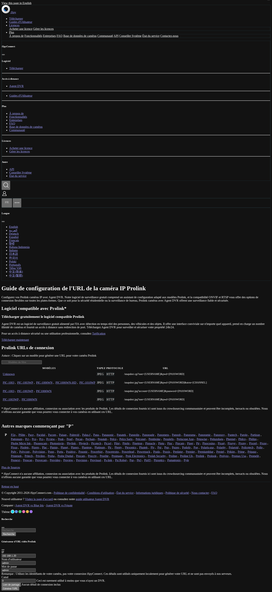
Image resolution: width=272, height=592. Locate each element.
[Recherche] (6, 185)
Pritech (29, 456)
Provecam (41, 460)
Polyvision (39, 451)
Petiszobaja (216, 439)
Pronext (15, 460)
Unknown (9, 374)
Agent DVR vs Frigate (59, 505)
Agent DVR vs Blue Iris (29, 505)
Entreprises (49, 35)
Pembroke (154, 439)
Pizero (35, 447)
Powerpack (143, 451)
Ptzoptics (159, 460)
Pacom (52, 434)
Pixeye (232, 443)
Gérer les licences (43, 28)
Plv (153, 447)
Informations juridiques (149, 492)
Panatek (121, 434)
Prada (156, 451)
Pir (197, 443)
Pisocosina (208, 443)
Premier (190, 451)
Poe (196, 447)
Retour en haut (10, 486)
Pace (31, 434)
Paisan (63, 434)
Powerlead (128, 451)
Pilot (117, 443)
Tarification (98, 333)
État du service (150, 35)
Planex (75, 447)
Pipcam (179, 443)
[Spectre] (12, 511)
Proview (68, 460)
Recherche (8, 534)
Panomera (163, 434)
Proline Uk (186, 456)
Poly (13, 451)
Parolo (244, 434)
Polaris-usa (207, 447)
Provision (81, 460)
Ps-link (108, 460)
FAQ (60, 35)
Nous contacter (200, 492)
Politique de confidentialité (69, 492)
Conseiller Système (130, 35)
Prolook (211, 456)
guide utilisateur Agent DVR (92, 499)
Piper (190, 443)
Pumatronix (174, 460)
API (116, 35)
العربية (13, 230)
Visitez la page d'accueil (39, 499)
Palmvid (74, 434)
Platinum (100, 447)
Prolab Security (157, 456)
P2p (13, 434)
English (13, 226)
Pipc (169, 443)
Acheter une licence (20, 28)
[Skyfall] (20, 511)
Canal (4, 577)
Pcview (50, 439)
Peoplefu (168, 439)
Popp (51, 451)
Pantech (232, 434)
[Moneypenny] (23, 511)
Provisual (95, 460)
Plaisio (54, 447)
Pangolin (134, 434)
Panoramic (204, 434)
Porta (60, 451)
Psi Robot (121, 460)
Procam (80, 456)
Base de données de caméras (80, 35)
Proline (173, 456)
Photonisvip (57, 443)
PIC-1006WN (44, 382)
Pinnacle (150, 443)
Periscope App (185, 439)
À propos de (16, 35)
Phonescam (40, 443)
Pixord (253, 443)
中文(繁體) (16, 275)
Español (14, 237)
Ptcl (139, 460)
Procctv (92, 456)
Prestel (220, 451)
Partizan (255, 434)
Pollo (259, 447)
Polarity (221, 447)
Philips (253, 439)
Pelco (113, 439)
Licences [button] (14, 25)
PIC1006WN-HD (66, 382)
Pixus (14, 447)
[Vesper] (31, 511)
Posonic (83, 451)
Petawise (202, 439)
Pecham (90, 439)
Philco (242, 439)
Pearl (70, 439)
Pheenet (230, 439)
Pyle (186, 460)
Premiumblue (205, 451)
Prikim (231, 451)
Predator (178, 451)
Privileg (40, 456)
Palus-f (86, 434)
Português (15, 264)
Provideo (55, 460)
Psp (132, 460)
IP (2, 552)
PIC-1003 (8, 382)
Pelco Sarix (126, 439)
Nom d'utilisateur (11, 559)
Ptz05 (147, 460)
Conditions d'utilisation (100, 492)
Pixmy (242, 443)
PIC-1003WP (25, 382)
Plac (44, 447)
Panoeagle (148, 434)
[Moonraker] (16, 511)
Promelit (254, 456)
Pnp (166, 447)
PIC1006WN (44, 391)
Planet (64, 447)
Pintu (161, 443)
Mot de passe (9, 566)
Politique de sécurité (177, 492)
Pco (34, 439)
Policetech (247, 447)
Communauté (105, 35)
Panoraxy (219, 434)
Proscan (27, 460)
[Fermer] (3, 54)
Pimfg (126, 443)
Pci (27, 439)
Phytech (83, 443)
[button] (4, 196)
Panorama (189, 434)
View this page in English (16, 3)
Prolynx (224, 456)
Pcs (41, 439)
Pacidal (41, 434)
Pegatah (102, 439)
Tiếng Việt (15, 268)
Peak (61, 439)
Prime (241, 451)
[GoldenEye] (27, 511)
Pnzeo (175, 447)
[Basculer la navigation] (17, 202)
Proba (51, 456)
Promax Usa (239, 456)
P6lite (22, 434)
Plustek (143, 447)
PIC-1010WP (87, 382)
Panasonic (108, 434)
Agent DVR (16, 86)
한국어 (13, 257)
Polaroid (234, 447)
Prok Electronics (135, 456)
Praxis (166, 451)
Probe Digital (65, 456)
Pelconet (141, 439)
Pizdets (24, 447)
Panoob (176, 434)
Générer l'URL (10, 588)
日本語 (13, 253)
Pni (159, 447)
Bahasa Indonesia (19, 247)
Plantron (87, 447)
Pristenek (16, 456)
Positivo (70, 451)
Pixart (221, 443)
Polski (12, 261)
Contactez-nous (169, 35)
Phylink (71, 443)
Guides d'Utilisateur (20, 22)
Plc (110, 447)
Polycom (24, 451)
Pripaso (252, 451)
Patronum (16, 439)
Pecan (79, 439)
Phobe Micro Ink (21, 443)
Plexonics (130, 447)
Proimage (117, 456)
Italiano (13, 250)
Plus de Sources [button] (10, 467)
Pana (96, 434)
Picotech (96, 443)
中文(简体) (16, 271)
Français (14, 240)
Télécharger (16, 18)
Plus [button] (11, 32)
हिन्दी (11, 243)
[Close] (2, 549)
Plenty (118, 447)
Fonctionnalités (33, 35)
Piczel (107, 443)
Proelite (104, 456)
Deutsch (14, 233)
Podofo (186, 447)
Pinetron (137, 443)
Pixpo (263, 443)
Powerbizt (97, 451)
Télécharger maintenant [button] (15, 339)
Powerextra (112, 451)
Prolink (200, 456)
